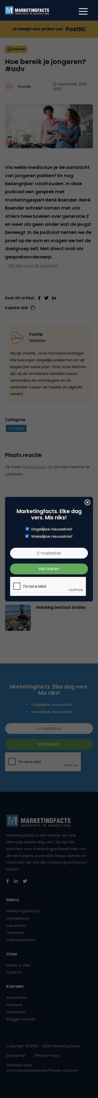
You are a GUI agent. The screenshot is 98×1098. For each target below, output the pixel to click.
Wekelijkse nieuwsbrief (52, 536)
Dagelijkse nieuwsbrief (51, 529)
